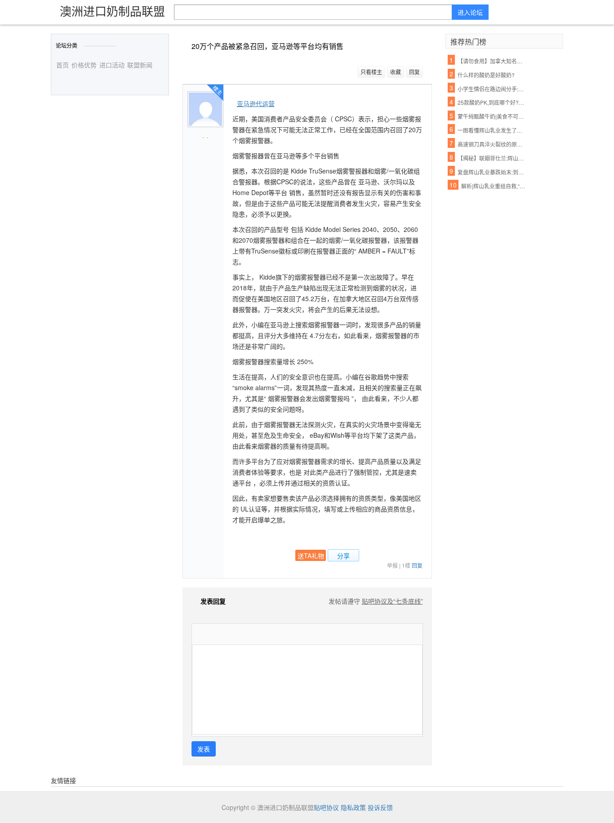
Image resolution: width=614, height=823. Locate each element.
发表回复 (213, 600)
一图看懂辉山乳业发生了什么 (492, 130)
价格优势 (84, 64)
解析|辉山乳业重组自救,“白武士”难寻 (495, 186)
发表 (203, 748)
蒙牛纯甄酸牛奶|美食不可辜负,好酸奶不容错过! (492, 116)
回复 (414, 72)
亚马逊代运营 (256, 103)
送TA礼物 (311, 555)
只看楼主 (371, 72)
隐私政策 (353, 807)
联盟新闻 (139, 64)
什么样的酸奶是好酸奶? (486, 75)
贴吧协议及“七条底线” (392, 600)
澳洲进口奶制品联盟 (112, 10)
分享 (343, 555)
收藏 (395, 72)
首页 (62, 64)
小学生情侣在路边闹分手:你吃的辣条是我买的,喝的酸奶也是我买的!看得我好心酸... (492, 89)
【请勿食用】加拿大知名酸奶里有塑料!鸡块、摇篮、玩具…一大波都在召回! (492, 61)
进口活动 (112, 64)
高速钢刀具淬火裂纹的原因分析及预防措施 (492, 144)
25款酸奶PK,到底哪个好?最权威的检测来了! (492, 102)
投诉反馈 (380, 807)
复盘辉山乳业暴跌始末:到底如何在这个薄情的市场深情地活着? (492, 172)
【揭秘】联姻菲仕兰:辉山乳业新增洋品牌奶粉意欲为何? (492, 158)
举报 (392, 565)
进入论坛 (470, 12)
